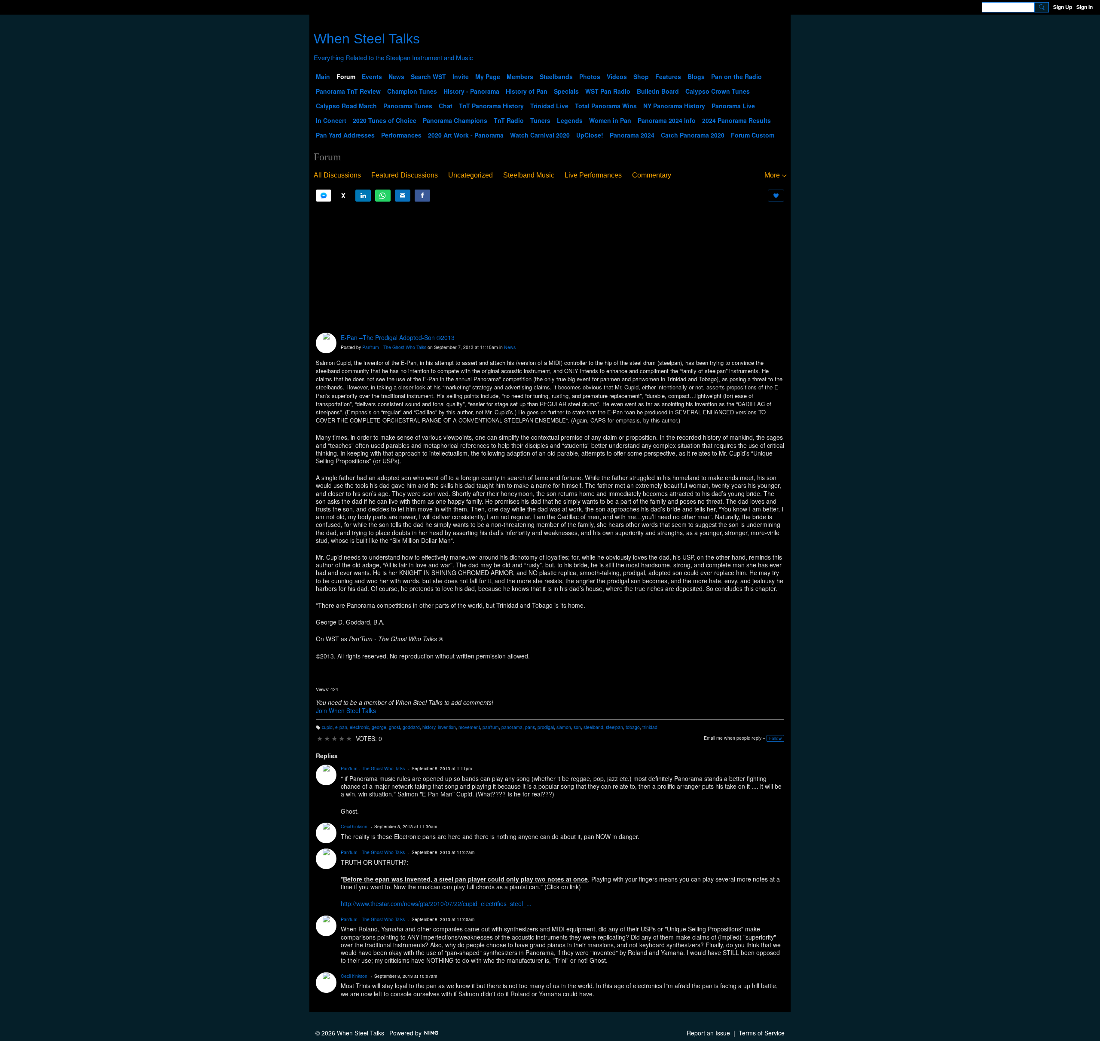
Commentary (651, 175)
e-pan (341, 727)
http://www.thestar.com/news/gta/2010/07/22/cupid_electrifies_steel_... (436, 903)
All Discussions (337, 175)
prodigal (546, 727)
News (510, 347)
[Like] (776, 196)
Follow (775, 738)
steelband (593, 727)
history (428, 727)
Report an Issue (708, 1033)
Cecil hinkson (354, 826)
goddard (411, 727)
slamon (563, 727)
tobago (633, 727)
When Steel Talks (367, 38)
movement (469, 727)
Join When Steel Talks (346, 710)
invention (447, 727)
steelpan (614, 727)
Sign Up (1062, 7)
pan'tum (491, 727)
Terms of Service (762, 1033)
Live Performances (593, 175)
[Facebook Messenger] (323, 196)
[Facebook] (422, 196)
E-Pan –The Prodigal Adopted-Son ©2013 (398, 337)
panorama (511, 727)
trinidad (649, 727)
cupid (327, 727)
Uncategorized (470, 175)
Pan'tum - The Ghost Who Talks (394, 347)
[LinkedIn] (363, 196)
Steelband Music (528, 175)
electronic (359, 727)
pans (530, 727)
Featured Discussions (404, 175)
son (577, 727)
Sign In (1084, 7)
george (379, 727)
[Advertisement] (550, 267)
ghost (394, 727)
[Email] (402, 196)
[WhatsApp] (383, 196)
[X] (343, 196)
